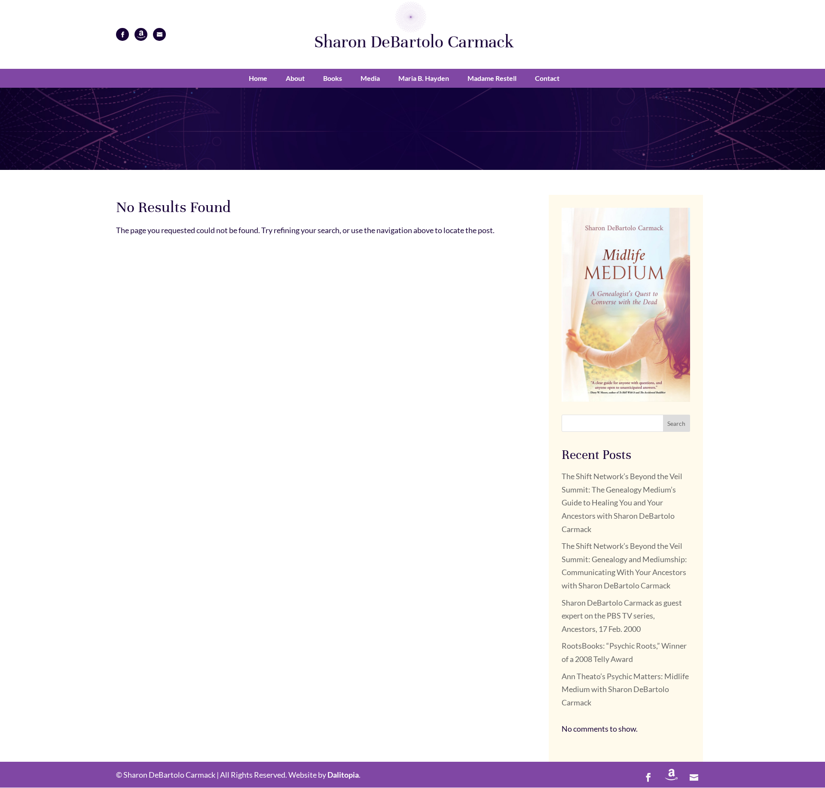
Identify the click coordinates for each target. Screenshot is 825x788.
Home (258, 78)
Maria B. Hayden (423, 78)
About (295, 78)
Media (370, 78)
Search (676, 423)
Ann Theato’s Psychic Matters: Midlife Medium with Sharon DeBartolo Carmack (625, 689)
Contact (547, 78)
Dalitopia (343, 774)
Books (332, 78)
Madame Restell (492, 78)
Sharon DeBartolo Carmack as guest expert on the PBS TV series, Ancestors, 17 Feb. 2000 (622, 616)
